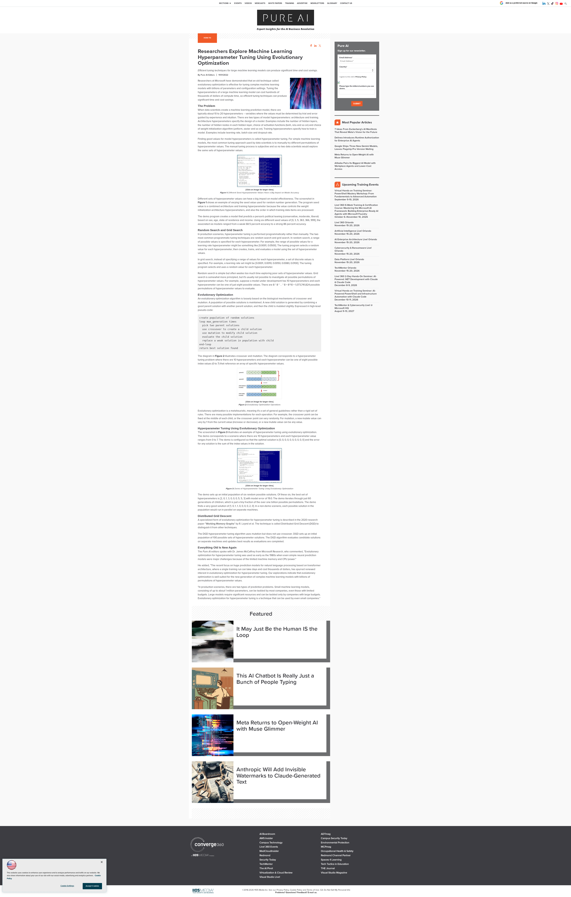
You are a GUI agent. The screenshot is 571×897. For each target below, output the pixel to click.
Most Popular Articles (357, 122)
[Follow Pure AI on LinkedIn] (543, 4)
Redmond (264, 855)
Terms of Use (313, 890)
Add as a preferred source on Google (521, 3)
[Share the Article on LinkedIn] (315, 46)
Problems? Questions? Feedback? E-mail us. (296, 892)
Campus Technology (271, 842)
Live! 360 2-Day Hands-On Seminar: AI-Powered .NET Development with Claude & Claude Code (356, 279)
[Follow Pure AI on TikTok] (552, 4)
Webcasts (260, 3)
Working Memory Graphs (220, 523)
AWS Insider (266, 838)
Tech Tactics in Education (335, 864)
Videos (248, 3)
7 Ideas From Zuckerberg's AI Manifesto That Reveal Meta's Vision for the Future (356, 131)
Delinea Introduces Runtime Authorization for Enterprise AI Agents (357, 139)
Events (238, 3)
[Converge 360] (207, 845)
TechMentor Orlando (345, 267)
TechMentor (266, 864)
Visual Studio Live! (269, 877)
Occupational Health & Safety (337, 851)
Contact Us (346, 3)
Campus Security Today (334, 838)
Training (289, 3)
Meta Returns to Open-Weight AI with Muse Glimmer (277, 726)
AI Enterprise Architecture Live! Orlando (356, 239)
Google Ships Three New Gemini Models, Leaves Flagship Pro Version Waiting (356, 148)
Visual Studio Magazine (334, 872)
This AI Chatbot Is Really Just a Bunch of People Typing (275, 679)
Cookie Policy (296, 890)
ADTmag (326, 834)
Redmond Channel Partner (336, 855)
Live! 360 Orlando (344, 222)
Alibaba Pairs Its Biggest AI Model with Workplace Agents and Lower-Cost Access (355, 166)
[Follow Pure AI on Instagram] (556, 4)
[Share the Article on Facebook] (310, 46)
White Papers (275, 3)
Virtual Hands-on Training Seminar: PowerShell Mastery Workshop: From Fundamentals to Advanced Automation (356, 193)
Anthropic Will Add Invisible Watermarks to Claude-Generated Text (278, 775)
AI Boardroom (267, 834)
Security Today (267, 859)
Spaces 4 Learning (331, 859)
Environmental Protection (335, 842)
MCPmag (326, 846)
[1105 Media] (202, 855)
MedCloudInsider (269, 851)
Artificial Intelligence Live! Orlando (353, 230)
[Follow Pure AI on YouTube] (561, 4)
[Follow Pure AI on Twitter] (548, 4)
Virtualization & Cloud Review (275, 872)
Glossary (332, 3)
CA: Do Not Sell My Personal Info (335, 890)
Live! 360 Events (268, 846)
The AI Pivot (266, 868)
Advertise (302, 3)
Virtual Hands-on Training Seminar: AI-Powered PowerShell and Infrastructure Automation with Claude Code (356, 293)
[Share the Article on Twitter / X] (319, 46)
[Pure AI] (285, 18)
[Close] (101, 862)
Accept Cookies (92, 886)
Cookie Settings (67, 886)
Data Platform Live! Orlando (349, 259)
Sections (224, 3)
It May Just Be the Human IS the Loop (276, 632)
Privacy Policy (360, 77)
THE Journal (328, 868)
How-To (207, 38)
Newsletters (317, 3)
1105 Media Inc (261, 890)
